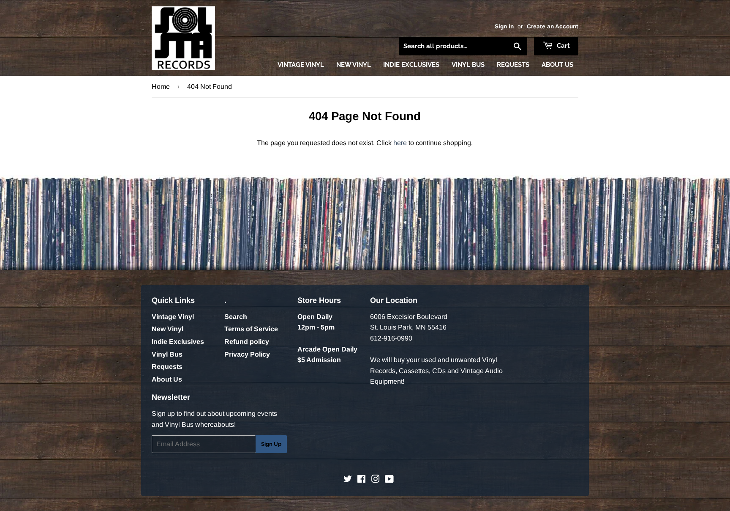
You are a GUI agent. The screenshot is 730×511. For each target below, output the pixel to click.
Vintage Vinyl (301, 65)
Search (235, 316)
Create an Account (552, 26)
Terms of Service (251, 328)
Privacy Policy (247, 354)
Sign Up (271, 444)
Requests (513, 65)
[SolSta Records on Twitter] (347, 480)
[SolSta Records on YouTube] (389, 480)
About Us (557, 65)
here (400, 142)
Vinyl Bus (468, 65)
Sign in (504, 26)
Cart (562, 45)
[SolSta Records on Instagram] (375, 480)
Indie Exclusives (411, 65)
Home (161, 86)
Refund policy (246, 341)
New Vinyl (353, 65)
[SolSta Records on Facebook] (361, 480)
